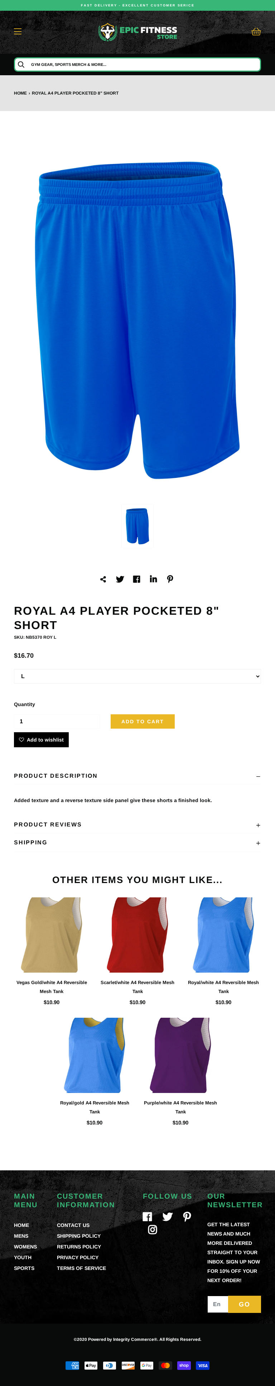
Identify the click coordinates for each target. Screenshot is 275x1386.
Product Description (56, 776)
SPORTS (24, 1268)
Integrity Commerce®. (135, 1339)
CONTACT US (73, 1225)
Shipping (30, 842)
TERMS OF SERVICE (81, 1268)
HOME (21, 1225)
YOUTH (23, 1257)
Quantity (24, 704)
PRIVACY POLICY (77, 1257)
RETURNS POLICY (79, 1247)
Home (20, 93)
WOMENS (25, 1247)
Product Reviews (48, 824)
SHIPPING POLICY (79, 1236)
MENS (21, 1236)
